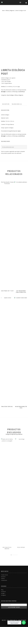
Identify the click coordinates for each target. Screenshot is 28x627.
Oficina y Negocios (10, 10)
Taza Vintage (21, 547)
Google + (3, 593)
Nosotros (3, 576)
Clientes (3, 578)
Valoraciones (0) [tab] (17, 104)
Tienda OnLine (4, 575)
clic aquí (3, 91)
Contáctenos (4, 580)
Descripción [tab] (5, 104)
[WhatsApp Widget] (24, 623)
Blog (2, 589)
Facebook (3, 591)
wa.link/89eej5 (21, 91)
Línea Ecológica (10, 95)
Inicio (3, 10)
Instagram (3, 595)
